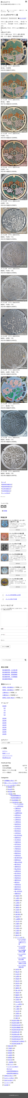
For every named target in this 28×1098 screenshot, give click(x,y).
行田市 (17, 928)
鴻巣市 (17, 933)
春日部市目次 (18, 857)
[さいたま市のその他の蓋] (5, 537)
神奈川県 (10, 1046)
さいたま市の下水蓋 (15, 544)
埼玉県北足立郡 (16, 1025)
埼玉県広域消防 (16, 1043)
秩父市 (17, 981)
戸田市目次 (18, 848)
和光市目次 (18, 831)
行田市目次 (18, 884)
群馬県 (10, 1053)
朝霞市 (17, 900)
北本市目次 (18, 826)
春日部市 (18, 914)
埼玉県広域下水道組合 (18, 1041)
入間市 (17, 902)
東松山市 (18, 997)
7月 (5, 710)
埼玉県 (10, 794)
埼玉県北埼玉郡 (16, 1029)
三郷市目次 (18, 808)
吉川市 (17, 1011)
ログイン (4, 751)
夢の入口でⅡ (5, 2)
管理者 (5, 510)
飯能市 (17, 995)
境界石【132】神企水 (8, 697)
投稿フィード (6, 753)
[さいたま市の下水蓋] (5, 547)
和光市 (17, 1015)
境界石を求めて (8, 1075)
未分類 (6, 1085)
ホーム (3, 482)
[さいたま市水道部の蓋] (5, 557)
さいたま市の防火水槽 (16, 579)
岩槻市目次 (18, 837)
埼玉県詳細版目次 (6, 488)
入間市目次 (18, 819)
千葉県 (10, 1048)
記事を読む (18, 529)
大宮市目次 (18, 833)
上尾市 (17, 898)
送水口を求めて (8, 1080)
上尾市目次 (18, 810)
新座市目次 (18, 853)
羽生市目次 (18, 875)
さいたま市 (23, 18)
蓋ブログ (10, 1064)
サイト (3, 640)
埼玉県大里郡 (15, 1022)
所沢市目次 (18, 851)
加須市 (17, 916)
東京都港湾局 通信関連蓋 (9, 672)
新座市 (17, 896)
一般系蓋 (10, 1062)
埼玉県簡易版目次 (6, 491)
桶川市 (17, 912)
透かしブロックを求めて (11, 783)
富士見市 (18, 1002)
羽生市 (17, 992)
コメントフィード (7, 755)
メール (3, 634)
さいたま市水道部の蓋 (16, 554)
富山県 (10, 789)
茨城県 (10, 1050)
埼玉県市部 (15, 802)
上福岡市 (18, 919)
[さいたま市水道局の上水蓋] (5, 570)
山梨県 (10, 1055)
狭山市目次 (18, 869)
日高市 (17, 999)
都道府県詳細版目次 (7, 484)
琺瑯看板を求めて (9, 780)
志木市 (17, 974)
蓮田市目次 (18, 880)
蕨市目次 (17, 882)
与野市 (17, 1013)
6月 (5, 712)
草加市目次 (18, 878)
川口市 (17, 921)
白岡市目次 (18, 871)
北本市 (17, 926)
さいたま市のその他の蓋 (16, 533)
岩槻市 (17, 905)
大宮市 (17, 909)
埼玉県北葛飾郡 (16, 1027)
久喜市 (17, 930)
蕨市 (17, 1018)
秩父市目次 (18, 873)
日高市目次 (18, 855)
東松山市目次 (18, 862)
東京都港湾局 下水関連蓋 (9, 676)
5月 (5, 715)
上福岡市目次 (18, 813)
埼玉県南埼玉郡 (16, 1036)
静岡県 (10, 1057)
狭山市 (17, 971)
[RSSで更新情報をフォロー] (5, 506)
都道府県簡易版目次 (7, 486)
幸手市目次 (18, 844)
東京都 (10, 791)
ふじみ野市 (19, 1004)
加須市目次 (18, 824)
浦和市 (17, 907)
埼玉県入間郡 (15, 1020)
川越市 (17, 923)
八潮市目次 (18, 822)
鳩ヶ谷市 (18, 990)
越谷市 (17, 935)
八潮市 (17, 1009)
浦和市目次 (18, 866)
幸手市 (17, 969)
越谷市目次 (18, 887)
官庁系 (10, 1059)
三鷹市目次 (5, 692)
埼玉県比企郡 (15, 1034)
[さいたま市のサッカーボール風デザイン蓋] (5, 523)
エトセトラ (7, 1082)
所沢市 (17, 983)
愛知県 (10, 787)
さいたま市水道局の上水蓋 (17, 567)
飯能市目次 (18, 889)
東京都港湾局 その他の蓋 (9, 670)
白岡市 (17, 976)
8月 (5, 708)
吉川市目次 (18, 828)
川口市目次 (18, 840)
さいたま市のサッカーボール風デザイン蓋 (17, 521)
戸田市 (17, 985)
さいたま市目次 (5, 493)
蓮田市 (17, 988)
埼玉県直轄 (15, 800)
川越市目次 (18, 842)
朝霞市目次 (18, 860)
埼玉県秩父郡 (15, 1032)
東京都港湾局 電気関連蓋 (9, 674)
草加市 (17, 978)
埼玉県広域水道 (16, 1039)
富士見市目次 (18, 835)
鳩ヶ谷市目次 (18, 891)
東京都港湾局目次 (7, 679)
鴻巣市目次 (18, 893)
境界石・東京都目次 (8, 687)
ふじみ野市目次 (19, 806)
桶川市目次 (18, 864)
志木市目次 (18, 846)
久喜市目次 (18, 817)
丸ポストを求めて (9, 1078)
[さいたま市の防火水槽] (5, 582)
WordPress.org (6, 757)
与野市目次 (18, 815)
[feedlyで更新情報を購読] (2, 506)
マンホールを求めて (10, 785)
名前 (2, 628)
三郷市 (17, 1006)
